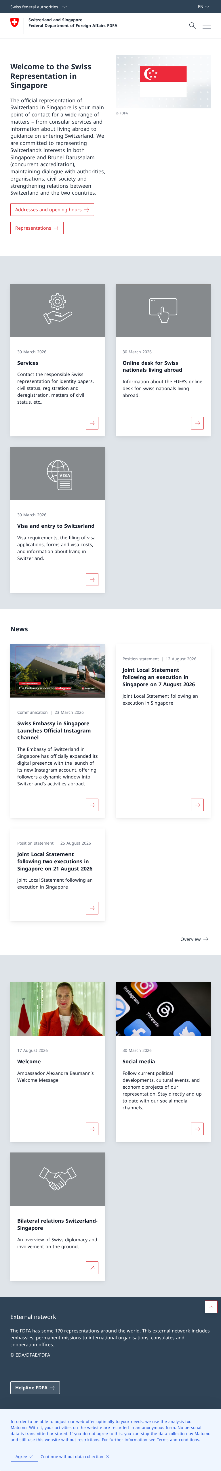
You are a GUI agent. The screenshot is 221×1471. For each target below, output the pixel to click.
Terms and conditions (178, 1439)
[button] (211, 1307)
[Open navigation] (206, 26)
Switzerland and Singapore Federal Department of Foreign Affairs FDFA (72, 22)
